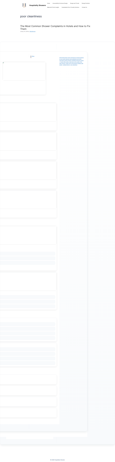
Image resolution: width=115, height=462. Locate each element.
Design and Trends (74, 3)
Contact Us (84, 7)
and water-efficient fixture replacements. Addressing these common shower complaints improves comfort (61, 60)
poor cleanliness (73, 64)
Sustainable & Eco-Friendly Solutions (70, 7)
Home (48, 3)
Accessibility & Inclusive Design (60, 3)
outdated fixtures (66, 64)
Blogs (33, 56)
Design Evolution (86, 3)
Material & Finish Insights (53, 7)
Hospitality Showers (37, 5)
